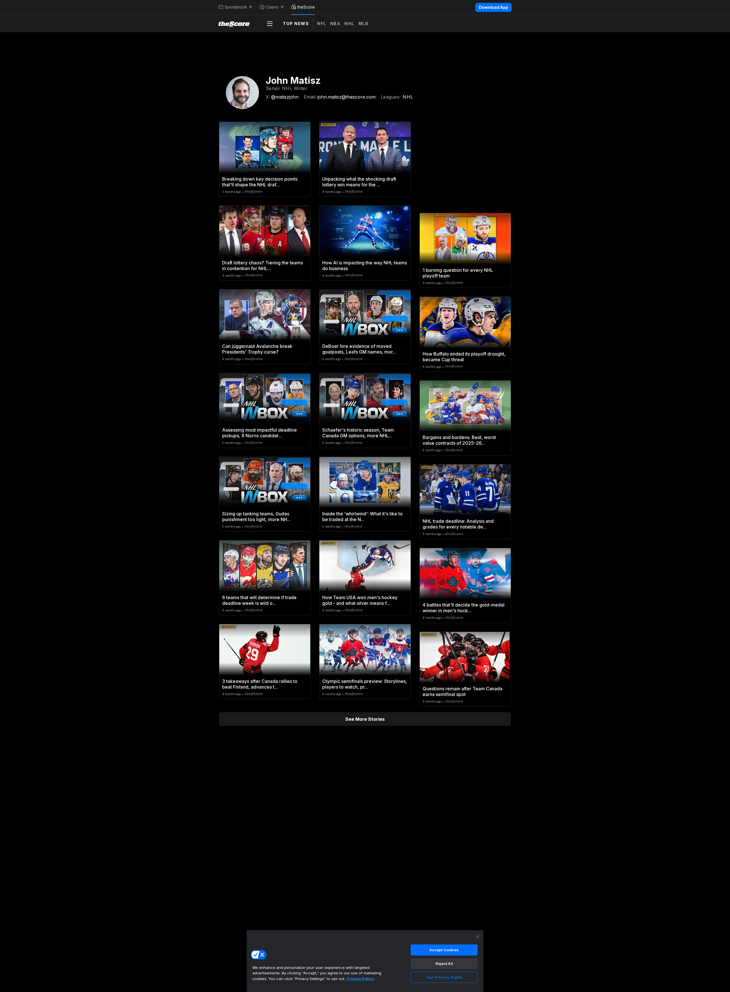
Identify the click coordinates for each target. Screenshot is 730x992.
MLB (363, 23)
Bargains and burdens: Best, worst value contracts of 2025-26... (459, 440)
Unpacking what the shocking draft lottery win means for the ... (359, 181)
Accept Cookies (444, 950)
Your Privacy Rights (444, 977)
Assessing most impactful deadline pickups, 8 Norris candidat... (259, 432)
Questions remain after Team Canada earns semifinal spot (462, 691)
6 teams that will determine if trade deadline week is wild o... (259, 600)
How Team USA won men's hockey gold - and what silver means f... (360, 600)
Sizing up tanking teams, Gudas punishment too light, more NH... (256, 516)
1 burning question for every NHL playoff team (458, 273)
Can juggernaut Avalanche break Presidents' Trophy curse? (257, 349)
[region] (365, 961)
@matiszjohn (285, 97)
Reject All (444, 963)
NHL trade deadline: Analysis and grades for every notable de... (458, 524)
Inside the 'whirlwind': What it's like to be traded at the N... (362, 516)
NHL (349, 23)
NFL (321, 23)
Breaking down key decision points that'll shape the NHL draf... (259, 181)
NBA (335, 23)
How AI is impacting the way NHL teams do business (364, 265)
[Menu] (270, 23)
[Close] (477, 936)
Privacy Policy (360, 978)
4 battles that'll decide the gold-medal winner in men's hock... (463, 607)
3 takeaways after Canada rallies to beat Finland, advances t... (259, 684)
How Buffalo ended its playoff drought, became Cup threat (464, 356)
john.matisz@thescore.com (346, 97)
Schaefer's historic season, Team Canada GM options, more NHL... (358, 432)
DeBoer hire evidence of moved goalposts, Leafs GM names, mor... (359, 349)
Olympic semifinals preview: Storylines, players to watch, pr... (364, 684)
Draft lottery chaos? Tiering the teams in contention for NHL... (262, 265)
